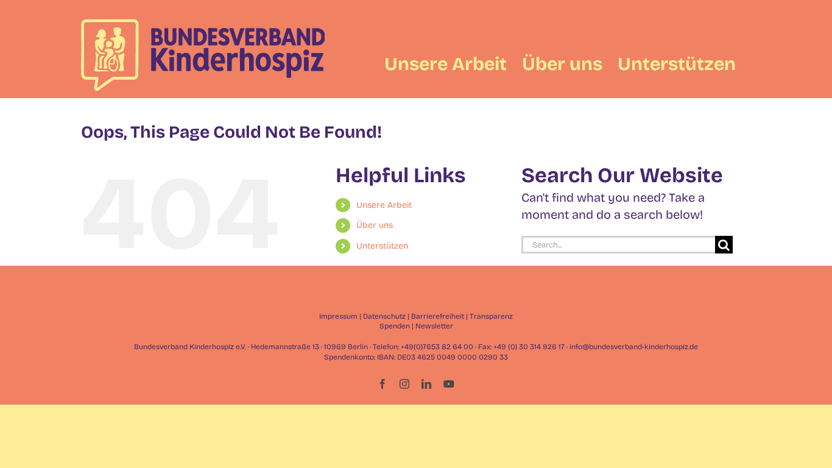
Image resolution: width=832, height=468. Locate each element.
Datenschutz (384, 316)
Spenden (394, 326)
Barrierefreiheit (437, 316)
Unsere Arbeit (384, 205)
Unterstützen (382, 246)
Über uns (374, 225)
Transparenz (491, 316)
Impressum (338, 316)
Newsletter (434, 326)
